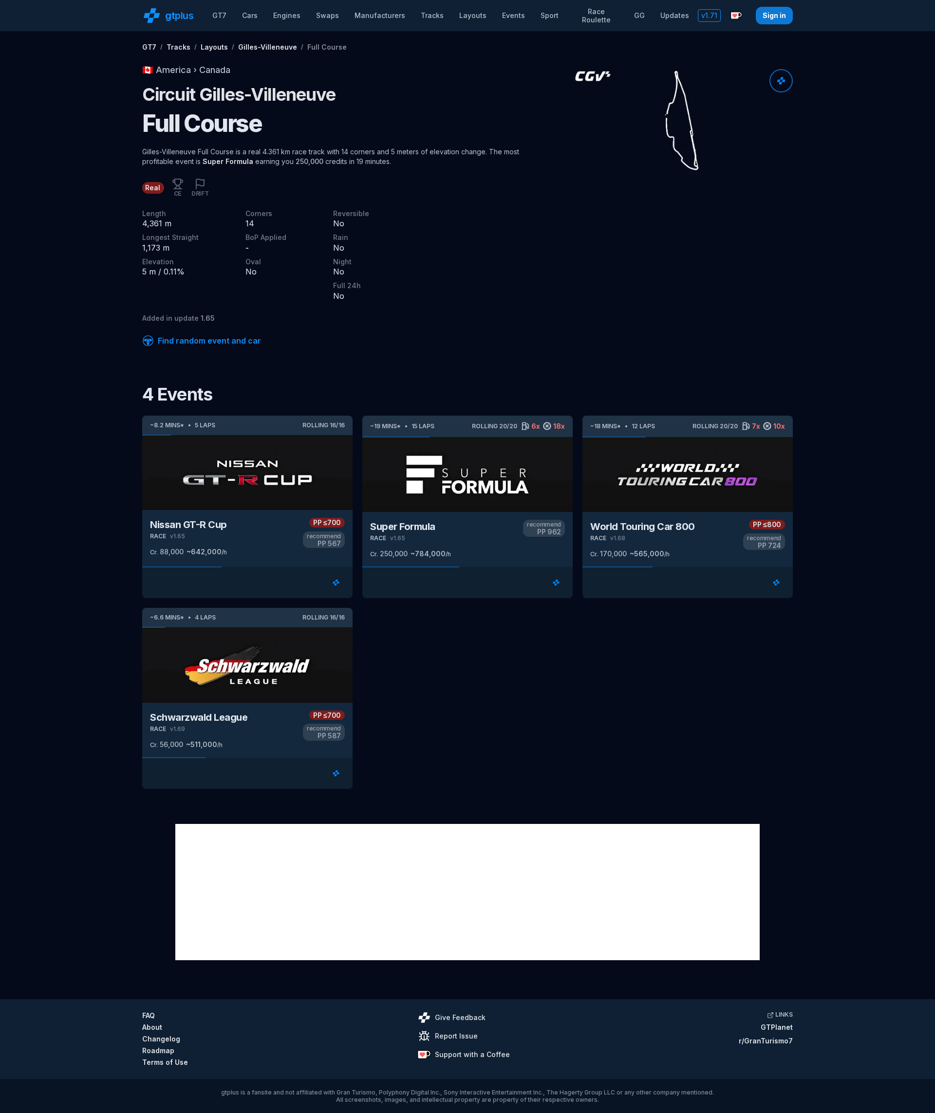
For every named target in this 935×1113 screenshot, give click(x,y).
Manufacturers (380, 15)
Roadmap (158, 1050)
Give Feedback (460, 1017)
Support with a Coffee (472, 1054)
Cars (250, 15)
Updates (674, 15)
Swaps (327, 15)
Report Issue (456, 1036)
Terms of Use (165, 1062)
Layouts (472, 15)
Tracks (432, 15)
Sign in (774, 15)
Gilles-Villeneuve (267, 47)
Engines (286, 15)
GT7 (219, 15)
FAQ (148, 1015)
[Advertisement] (467, 892)
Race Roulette (596, 15)
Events (513, 15)
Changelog (161, 1039)
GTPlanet (777, 1027)
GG (639, 15)
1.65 (208, 318)
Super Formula (228, 161)
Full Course (327, 47)
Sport (550, 15)
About (152, 1027)
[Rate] (781, 80)
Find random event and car (209, 341)
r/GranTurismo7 (766, 1041)
